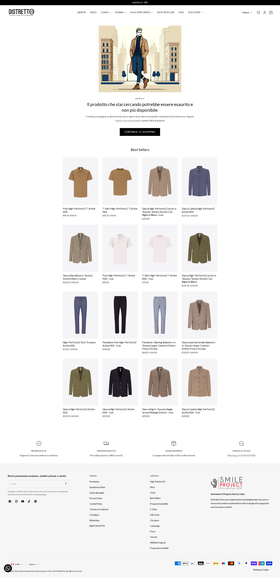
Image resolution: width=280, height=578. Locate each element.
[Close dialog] (199, 232)
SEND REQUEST (171, 324)
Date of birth (151, 289)
